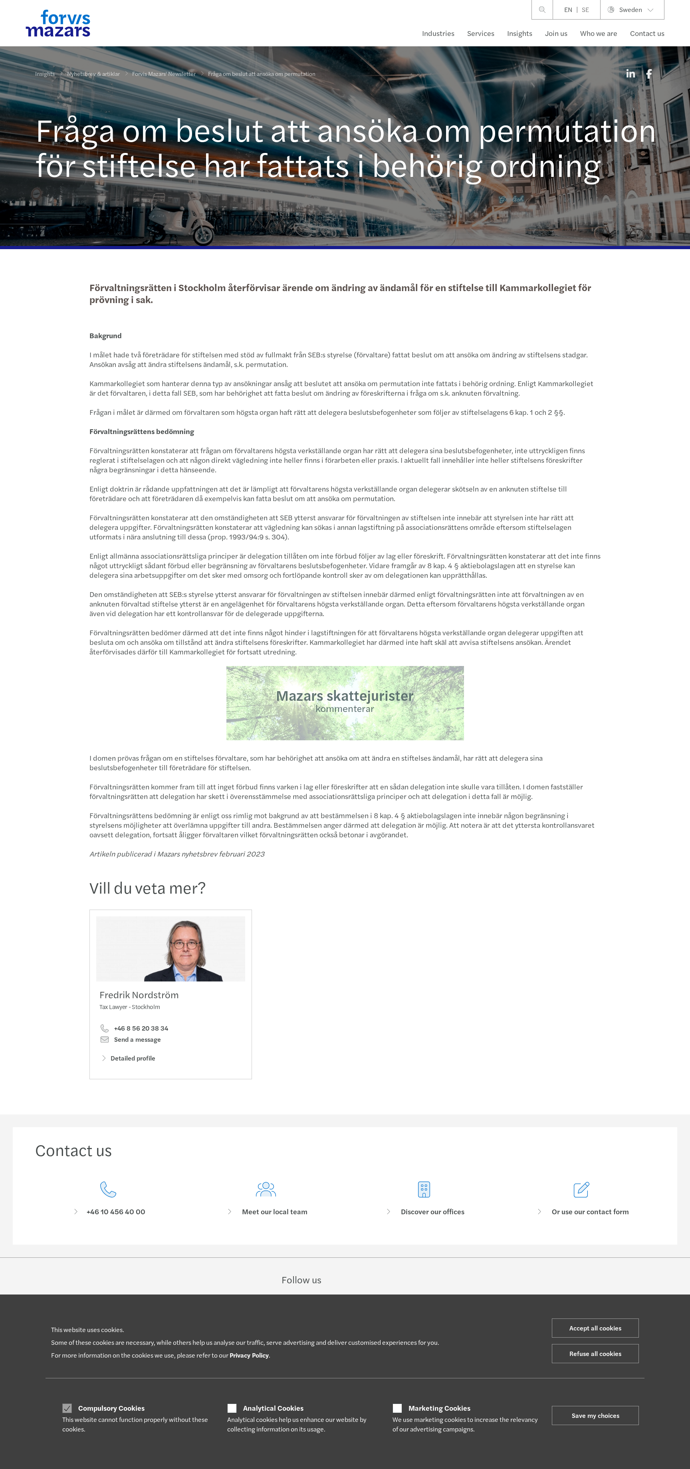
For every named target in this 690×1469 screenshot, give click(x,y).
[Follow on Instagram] (364, 1279)
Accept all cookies (595, 1327)
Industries (438, 33)
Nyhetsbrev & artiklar (93, 73)
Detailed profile (133, 1058)
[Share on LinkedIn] (630, 73)
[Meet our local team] (266, 1199)
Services (480, 33)
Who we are (598, 33)
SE (585, 9)
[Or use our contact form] (582, 1199)
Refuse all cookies (595, 1353)
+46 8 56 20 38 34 (140, 1028)
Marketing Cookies (439, 1408)
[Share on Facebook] (649, 73)
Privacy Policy (249, 1355)
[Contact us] (108, 1199)
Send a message (137, 1039)
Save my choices (595, 1415)
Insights (519, 33)
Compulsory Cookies (111, 1408)
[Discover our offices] (424, 1199)
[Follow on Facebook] (382, 1279)
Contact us (647, 33)
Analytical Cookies (273, 1408)
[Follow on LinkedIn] (344, 1279)
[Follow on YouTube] (401, 1279)
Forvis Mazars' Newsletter (164, 73)
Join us (556, 33)
